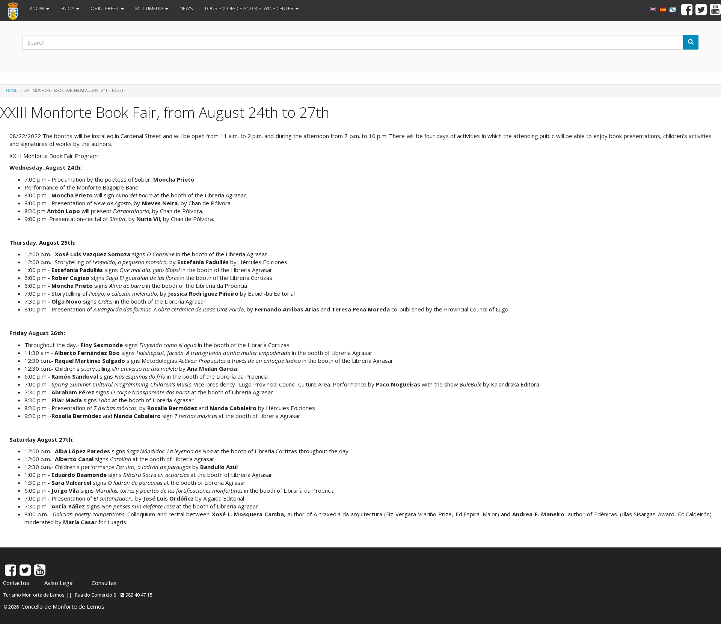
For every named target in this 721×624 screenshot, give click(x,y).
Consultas (104, 582)
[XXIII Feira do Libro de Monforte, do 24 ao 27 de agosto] (673, 10)
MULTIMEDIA (149, 8)
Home (11, 90)
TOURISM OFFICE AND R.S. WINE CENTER (249, 8)
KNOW (37, 8)
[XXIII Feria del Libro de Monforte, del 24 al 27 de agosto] (663, 10)
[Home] (16, 10)
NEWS (186, 8)
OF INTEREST (105, 8)
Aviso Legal (59, 582)
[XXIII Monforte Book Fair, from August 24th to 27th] (653, 9)
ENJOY (67, 8)
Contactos (16, 582)
